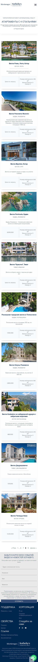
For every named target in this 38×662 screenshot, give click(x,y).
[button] (35, 4)
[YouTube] (26, 628)
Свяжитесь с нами (6, 611)
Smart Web (25, 658)
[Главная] (19, 643)
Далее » (33, 548)
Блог (20, 618)
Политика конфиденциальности (25, 614)
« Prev (13, 548)
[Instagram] (22, 628)
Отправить (19, 601)
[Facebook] (19, 628)
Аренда (3, 628)
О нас (21, 611)
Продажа (4, 625)
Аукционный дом (6, 638)
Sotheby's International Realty (9, 635)
